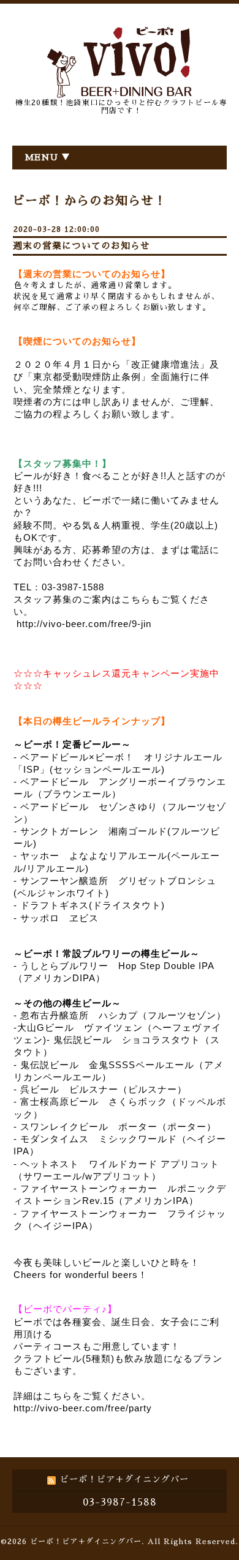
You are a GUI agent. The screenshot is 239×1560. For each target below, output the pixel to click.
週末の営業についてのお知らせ (81, 245)
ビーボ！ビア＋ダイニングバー (86, 1541)
